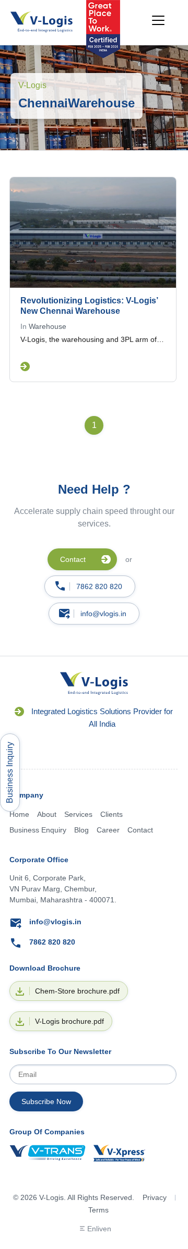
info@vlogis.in (103, 613)
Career (108, 830)
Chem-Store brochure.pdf (77, 991)
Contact (140, 830)
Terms (98, 1210)
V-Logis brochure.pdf (69, 1021)
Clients (111, 814)
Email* (93, 1074)
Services (78, 814)
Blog (81, 830)
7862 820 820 (99, 586)
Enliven (99, 1228)
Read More (25, 366)
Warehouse (47, 326)
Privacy (155, 1197)
